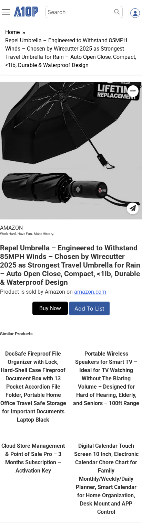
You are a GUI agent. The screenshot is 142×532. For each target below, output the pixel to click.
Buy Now (50, 308)
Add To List (89, 308)
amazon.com (90, 292)
